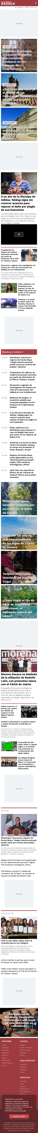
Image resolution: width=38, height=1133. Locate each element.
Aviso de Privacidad (19, 1110)
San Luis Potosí (25, 1050)
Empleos (23, 1067)
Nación (4, 1058)
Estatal (4, 1045)
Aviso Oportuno (25, 1091)
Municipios (5, 1052)
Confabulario (24, 1089)
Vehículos (23, 1069)
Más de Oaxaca (9, 47)
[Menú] (36, 3)
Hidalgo (22, 1045)
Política (4, 1055)
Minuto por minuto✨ (13, 352)
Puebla (22, 1055)
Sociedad (5, 1050)
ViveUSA (23, 1086)
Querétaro (23, 1052)
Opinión (4, 1065)
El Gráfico (23, 1081)
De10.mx (23, 1094)
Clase (22, 1084)
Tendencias (6, 1060)
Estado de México (26, 1047)
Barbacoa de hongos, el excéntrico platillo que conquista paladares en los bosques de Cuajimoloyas (17, 59)
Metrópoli (5, 1047)
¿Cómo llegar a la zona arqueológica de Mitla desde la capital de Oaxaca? (18, 132)
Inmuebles (23, 1064)
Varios (22, 1072)
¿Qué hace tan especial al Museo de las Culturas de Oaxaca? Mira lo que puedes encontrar (19, 96)
